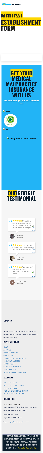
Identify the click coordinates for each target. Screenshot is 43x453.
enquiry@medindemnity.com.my (18, 422)
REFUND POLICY (9, 364)
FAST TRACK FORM (10, 383)
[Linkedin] (17, 427)
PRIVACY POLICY (10, 369)
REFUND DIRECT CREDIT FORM (15, 358)
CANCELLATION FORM (12, 361)
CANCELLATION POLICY (12, 367)
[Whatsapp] (11, 427)
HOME (6, 347)
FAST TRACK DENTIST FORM (14, 385)
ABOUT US (7, 350)
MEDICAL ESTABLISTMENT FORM (16, 391)
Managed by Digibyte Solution (27, 448)
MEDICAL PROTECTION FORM (14, 394)
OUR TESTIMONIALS (11, 353)
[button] (21, 132)
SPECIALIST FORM (10, 388)
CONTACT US (8, 355)
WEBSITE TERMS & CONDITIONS (15, 372)
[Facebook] (6, 427)
